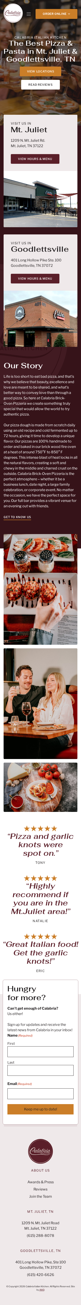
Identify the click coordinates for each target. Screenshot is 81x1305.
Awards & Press (40, 1182)
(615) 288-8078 (40, 1235)
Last (10, 1062)
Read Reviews (40, 84)
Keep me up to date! (40, 1109)
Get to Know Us (17, 517)
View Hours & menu (35, 159)
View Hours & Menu (35, 278)
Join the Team (40, 1196)
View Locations (40, 71)
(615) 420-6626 (40, 1275)
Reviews (40, 1189)
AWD (41, 1289)
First (11, 1044)
